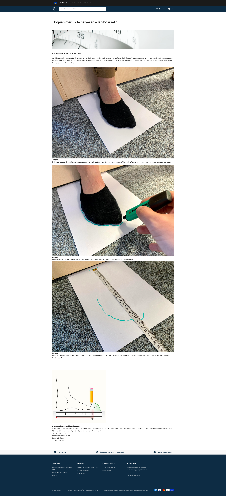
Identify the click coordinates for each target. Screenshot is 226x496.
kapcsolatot (130, 472)
